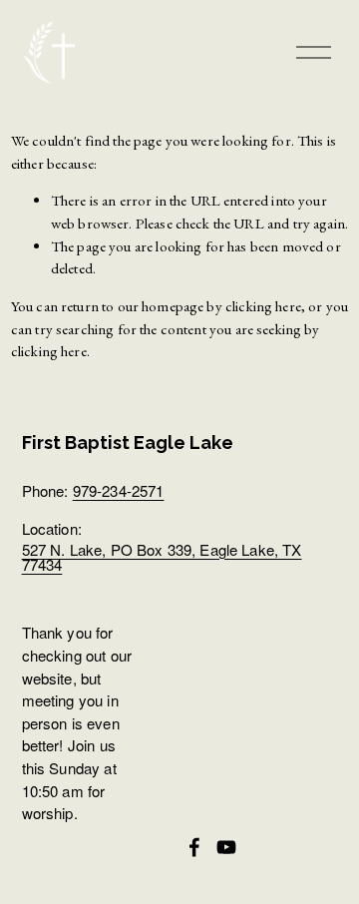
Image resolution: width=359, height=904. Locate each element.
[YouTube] (226, 847)
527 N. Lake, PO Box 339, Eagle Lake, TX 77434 (162, 557)
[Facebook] (194, 847)
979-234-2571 (119, 490)
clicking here (263, 305)
